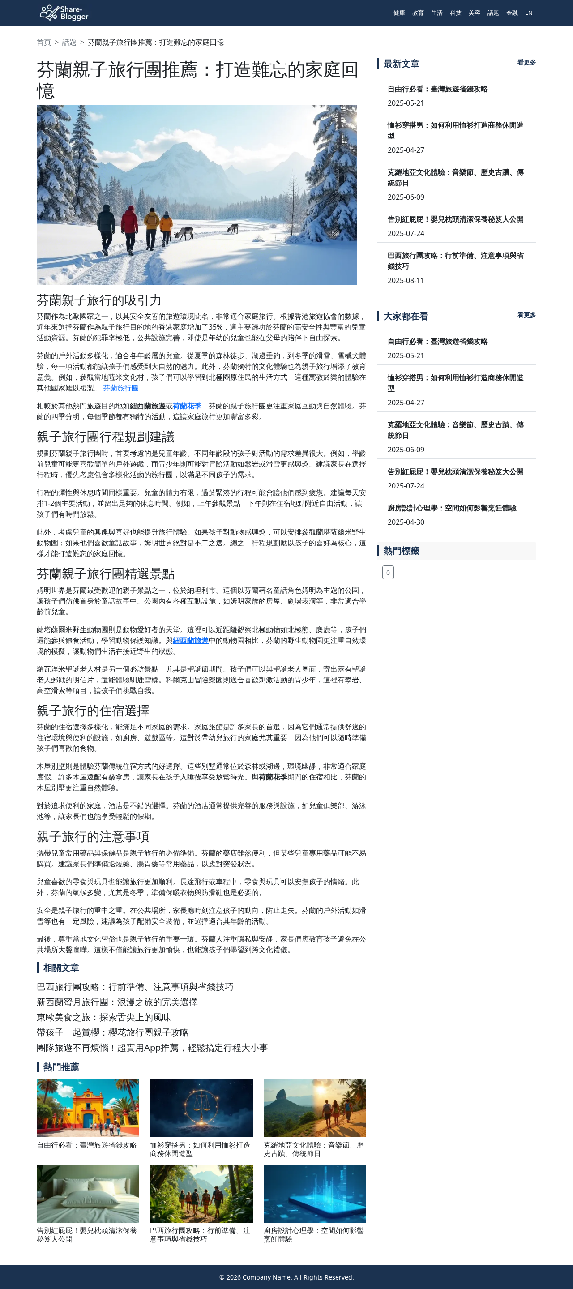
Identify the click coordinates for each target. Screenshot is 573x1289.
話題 (493, 13)
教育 (418, 13)
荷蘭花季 (187, 406)
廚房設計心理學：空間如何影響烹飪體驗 (314, 1234)
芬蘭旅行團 (121, 388)
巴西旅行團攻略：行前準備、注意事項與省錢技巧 (135, 987)
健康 (399, 13)
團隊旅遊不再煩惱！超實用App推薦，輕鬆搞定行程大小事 (152, 1047)
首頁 (44, 42)
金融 (512, 13)
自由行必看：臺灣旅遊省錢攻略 (87, 1145)
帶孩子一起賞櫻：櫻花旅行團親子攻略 (113, 1032)
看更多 (526, 62)
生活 (437, 13)
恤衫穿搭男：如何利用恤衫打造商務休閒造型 (200, 1149)
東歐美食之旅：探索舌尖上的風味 (104, 1017)
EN (529, 13)
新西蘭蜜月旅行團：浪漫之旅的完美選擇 (117, 1002)
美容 (474, 13)
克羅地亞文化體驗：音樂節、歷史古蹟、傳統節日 (314, 1149)
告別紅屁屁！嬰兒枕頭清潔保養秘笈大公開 (87, 1234)
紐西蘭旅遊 (191, 640)
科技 (456, 13)
